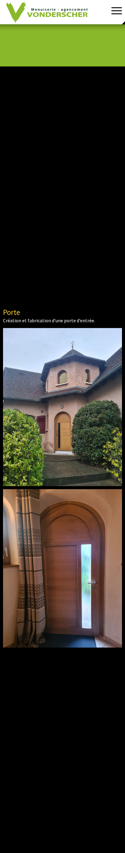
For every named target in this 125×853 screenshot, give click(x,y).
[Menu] (113, 10)
